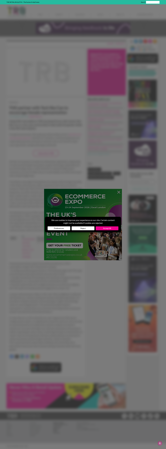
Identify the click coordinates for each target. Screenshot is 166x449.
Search (143, 2)
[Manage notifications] (160, 443)
